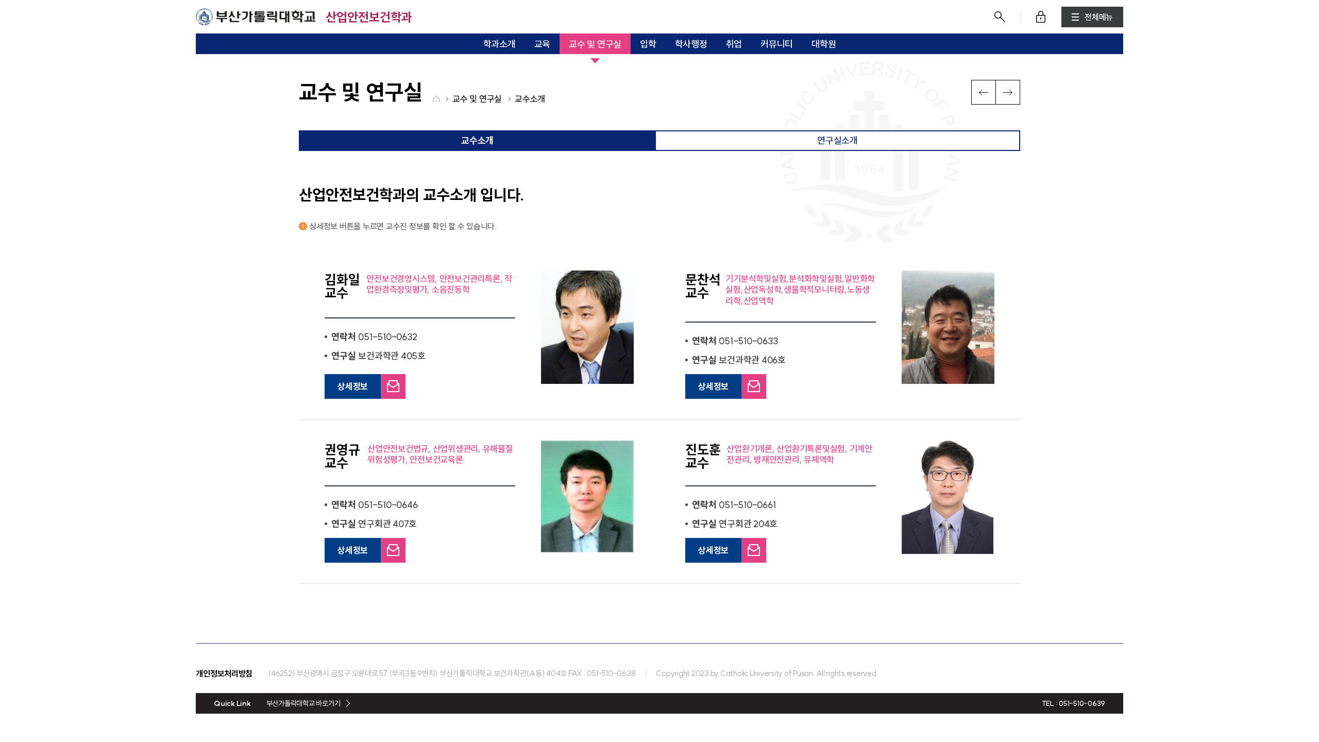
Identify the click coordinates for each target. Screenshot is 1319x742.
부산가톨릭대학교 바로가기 (303, 703)
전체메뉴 (1099, 17)
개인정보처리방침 (224, 673)
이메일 (392, 379)
